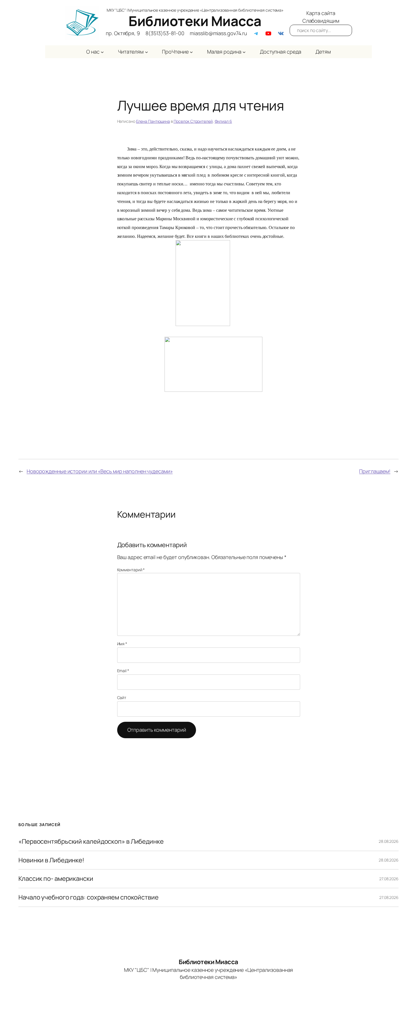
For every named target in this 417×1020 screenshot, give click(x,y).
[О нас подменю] (102, 51)
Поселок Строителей (193, 121)
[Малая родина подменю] (244, 51)
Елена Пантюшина (153, 121)
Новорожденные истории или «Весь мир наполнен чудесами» (100, 471)
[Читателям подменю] (146, 51)
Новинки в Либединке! (51, 860)
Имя (122, 643)
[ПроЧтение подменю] (191, 51)
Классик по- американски (55, 878)
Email (123, 670)
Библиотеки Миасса (195, 21)
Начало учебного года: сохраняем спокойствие (88, 897)
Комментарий (131, 569)
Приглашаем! (374, 471)
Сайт (122, 697)
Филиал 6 (223, 121)
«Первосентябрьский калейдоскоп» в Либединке (91, 841)
